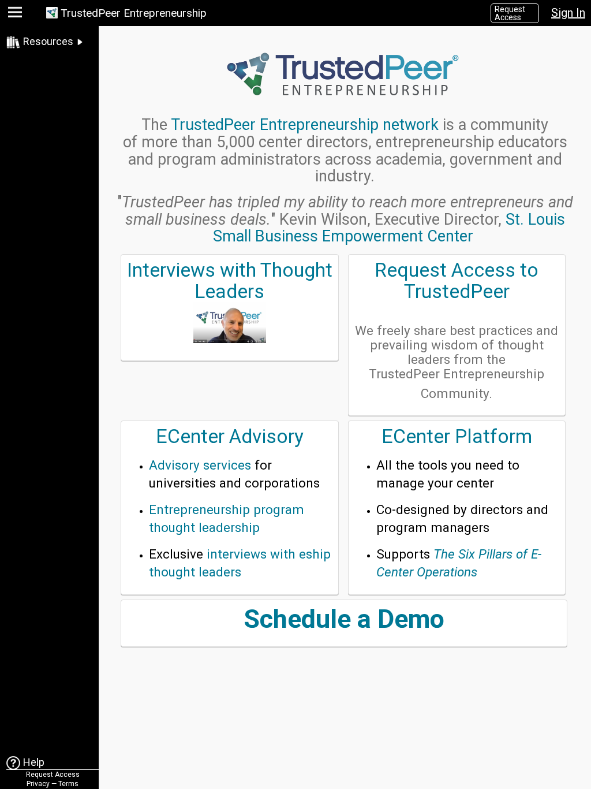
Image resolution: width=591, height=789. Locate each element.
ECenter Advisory (230, 436)
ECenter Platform (456, 436)
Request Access (510, 13)
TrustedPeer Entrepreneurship (134, 13)
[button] (16, 15)
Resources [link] (48, 41)
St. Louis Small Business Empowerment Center (389, 228)
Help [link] (33, 762)
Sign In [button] (568, 13)
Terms (68, 784)
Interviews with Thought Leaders (229, 281)
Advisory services (200, 464)
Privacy (38, 784)
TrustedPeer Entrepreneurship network (305, 125)
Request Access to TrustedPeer (456, 281)
